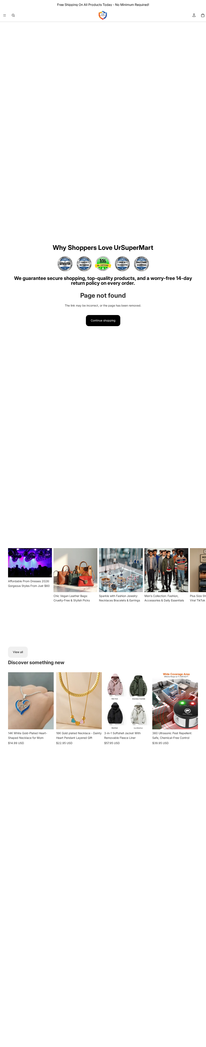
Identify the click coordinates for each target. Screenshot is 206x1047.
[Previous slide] (12, 700)
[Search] (13, 15)
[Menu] (4, 15)
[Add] (95, 723)
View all (18, 652)
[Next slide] (193, 592)
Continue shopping (103, 320)
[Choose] (47, 723)
